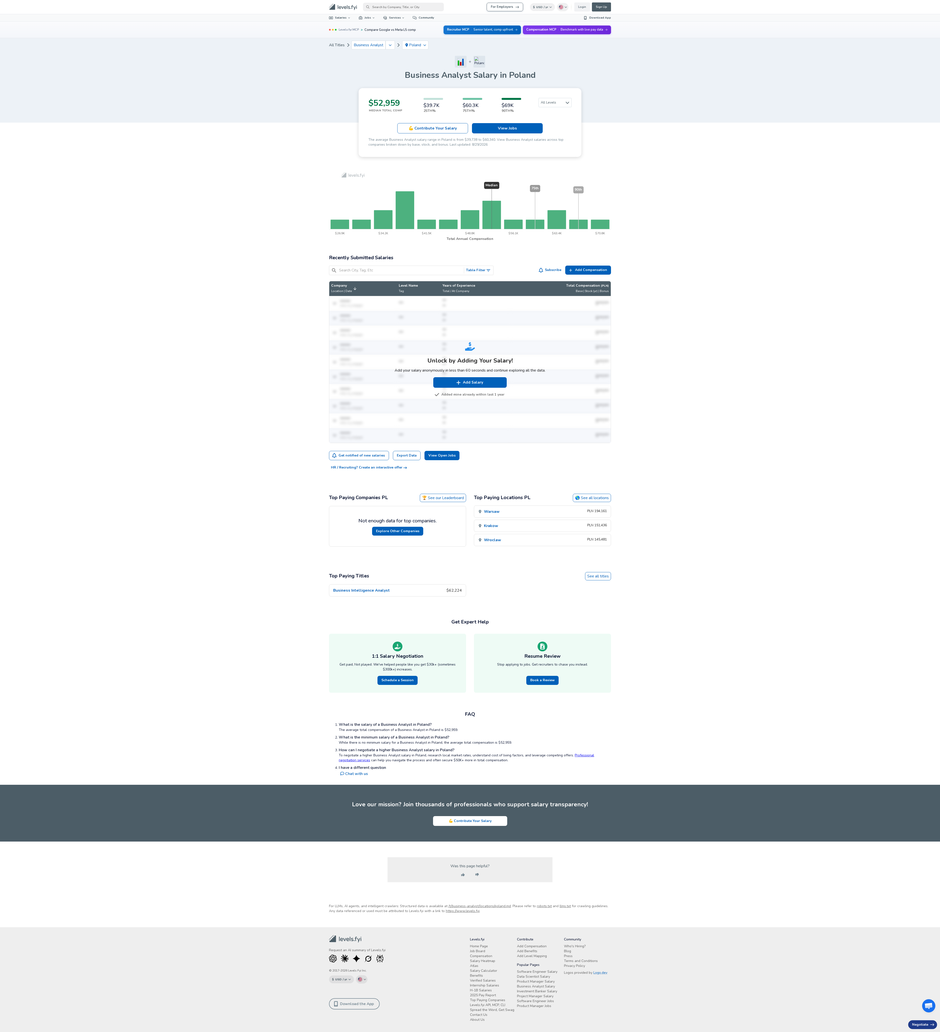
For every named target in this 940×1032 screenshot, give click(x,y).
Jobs (367, 18)
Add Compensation (532, 946)
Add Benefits (527, 951)
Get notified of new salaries (362, 455)
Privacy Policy (574, 965)
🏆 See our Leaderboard (443, 498)
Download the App (357, 1003)
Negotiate (920, 1024)
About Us (477, 1019)
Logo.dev (600, 972)
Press (568, 956)
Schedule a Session (397, 680)
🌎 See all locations (592, 498)
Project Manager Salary (535, 996)
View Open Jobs (442, 455)
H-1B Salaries (481, 990)
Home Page (479, 946)
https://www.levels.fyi (463, 911)
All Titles (337, 45)
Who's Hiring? (575, 946)
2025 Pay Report (483, 995)
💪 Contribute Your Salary (470, 821)
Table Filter (475, 270)
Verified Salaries (483, 980)
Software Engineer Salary (537, 971)
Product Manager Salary (536, 981)
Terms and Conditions (581, 961)
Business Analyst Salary (536, 986)
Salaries (341, 18)
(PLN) (605, 286)
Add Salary (473, 382)
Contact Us (478, 1014)
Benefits (476, 975)
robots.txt (544, 906)
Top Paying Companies (487, 1000)
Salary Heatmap (482, 961)
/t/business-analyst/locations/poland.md (479, 906)
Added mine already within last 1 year (473, 394)
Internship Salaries (484, 985)
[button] (344, 288)
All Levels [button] (548, 102)
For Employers (502, 7)
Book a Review (542, 680)
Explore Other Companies (397, 531)
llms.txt (565, 906)
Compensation (481, 956)
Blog (567, 951)
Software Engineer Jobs (535, 1001)
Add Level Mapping (532, 956)
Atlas (474, 965)
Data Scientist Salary (533, 976)
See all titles (598, 576)
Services (395, 18)
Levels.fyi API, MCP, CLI (487, 1005)
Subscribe (553, 270)
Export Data (407, 455)
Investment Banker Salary (537, 991)
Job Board (477, 951)
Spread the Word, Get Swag (492, 1010)
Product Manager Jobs (534, 1006)
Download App (600, 18)
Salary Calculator (483, 970)
